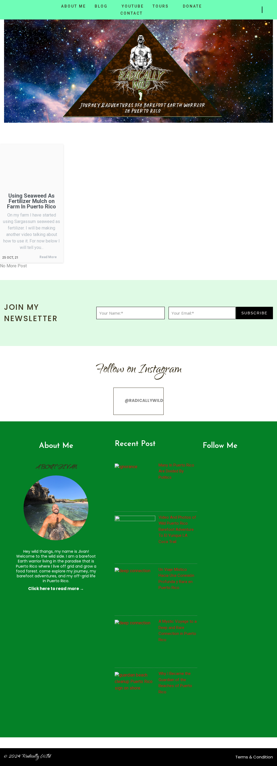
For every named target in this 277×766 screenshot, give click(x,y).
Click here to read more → (56, 588)
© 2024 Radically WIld (27, 756)
